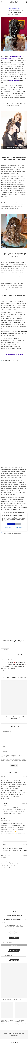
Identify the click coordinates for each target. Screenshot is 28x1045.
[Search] (26, 2)
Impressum (6, 1033)
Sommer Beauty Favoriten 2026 (11, 999)
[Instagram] (13, 1042)
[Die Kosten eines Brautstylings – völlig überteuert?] (14, 697)
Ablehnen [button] (18, 524)
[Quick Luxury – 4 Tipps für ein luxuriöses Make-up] (7, 1010)
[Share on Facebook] (17, 654)
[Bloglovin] (17, 1042)
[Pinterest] (15, 1042)
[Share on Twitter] (18, 654)
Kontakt (21, 1033)
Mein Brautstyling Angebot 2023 (14, 354)
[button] (2, 701)
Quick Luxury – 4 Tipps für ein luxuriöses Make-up (7, 1022)
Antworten (24, 776)
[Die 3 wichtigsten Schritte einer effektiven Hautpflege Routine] (21, 1010)
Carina (11, 14)
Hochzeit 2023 (5, 649)
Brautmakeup (13, 646)
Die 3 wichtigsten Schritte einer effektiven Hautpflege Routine (20, 1022)
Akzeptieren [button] (11, 524)
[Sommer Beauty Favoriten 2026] (14, 980)
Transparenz (14, 1035)
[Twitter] (11, 1042)
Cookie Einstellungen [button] (9, 527)
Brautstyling (21, 646)
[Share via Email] (21, 654)
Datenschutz (14, 1033)
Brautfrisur (5, 646)
